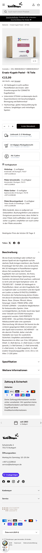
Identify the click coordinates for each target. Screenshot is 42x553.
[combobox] (21, 11)
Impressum (17, 543)
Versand (17, 81)
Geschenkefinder (12, 17)
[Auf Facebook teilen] (14, 243)
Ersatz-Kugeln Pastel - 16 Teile (19, 25)
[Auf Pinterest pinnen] (18, 243)
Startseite (5, 25)
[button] (38, 4)
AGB (10, 543)
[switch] (5, 550)
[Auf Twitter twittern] (10, 243)
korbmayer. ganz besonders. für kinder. (19, 539)
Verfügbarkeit (11, 165)
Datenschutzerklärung (30, 543)
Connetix (5, 69)
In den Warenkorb (28, 126)
